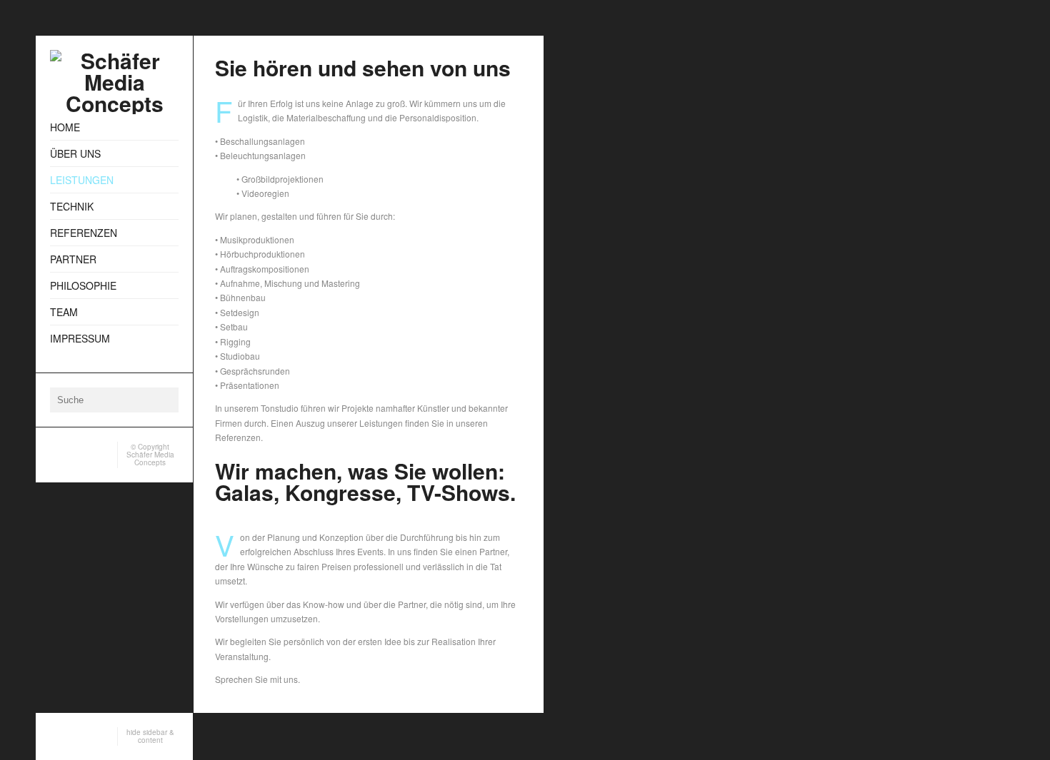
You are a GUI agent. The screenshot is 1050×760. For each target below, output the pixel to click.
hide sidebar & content (150, 736)
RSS (55, 451)
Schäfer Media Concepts (150, 458)
